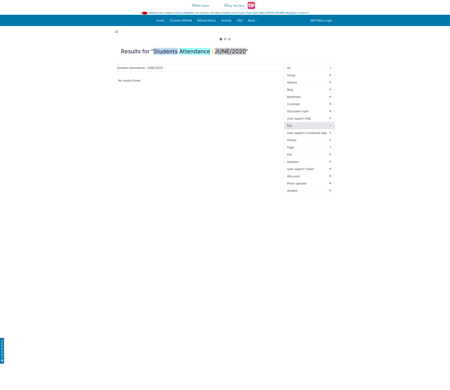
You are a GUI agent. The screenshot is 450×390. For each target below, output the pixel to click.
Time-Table (252, 12)
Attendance (291, 12)
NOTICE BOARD (275, 12)
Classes (178, 12)
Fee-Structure (202, 12)
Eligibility (189, 12)
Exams (241, 12)
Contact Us (303, 12)
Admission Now (156, 12)
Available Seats (228, 12)
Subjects (169, 12)
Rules (262, 12)
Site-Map (215, 12)
